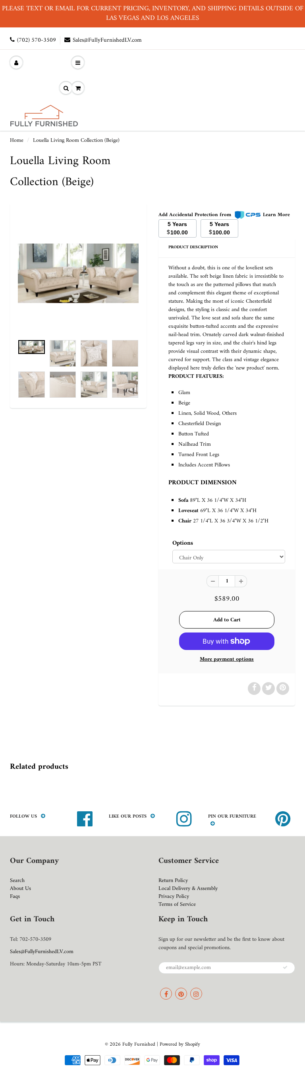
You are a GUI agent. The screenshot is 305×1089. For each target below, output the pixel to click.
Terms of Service (177, 904)
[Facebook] (166, 994)
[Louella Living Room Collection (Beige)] (78, 273)
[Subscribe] (285, 967)
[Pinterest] (181, 994)
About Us (20, 889)
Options (182, 543)
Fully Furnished (139, 1044)
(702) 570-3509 (36, 40)
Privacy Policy (173, 896)
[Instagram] (196, 994)
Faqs (15, 896)
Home (16, 140)
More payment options (227, 659)
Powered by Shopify (180, 1044)
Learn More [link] (276, 214)
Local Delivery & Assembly (188, 889)
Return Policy (173, 881)
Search (17, 881)
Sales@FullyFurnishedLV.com (107, 40)
